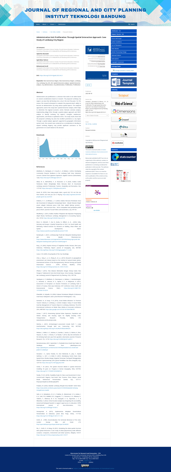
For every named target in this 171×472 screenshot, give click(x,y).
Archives (45, 32)
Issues (52, 24)
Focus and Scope (116, 38)
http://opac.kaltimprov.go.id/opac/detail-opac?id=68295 (52, 424)
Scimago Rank (116, 66)
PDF (89, 85)
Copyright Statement (118, 62)
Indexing (114, 89)
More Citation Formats (92, 115)
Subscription (115, 59)
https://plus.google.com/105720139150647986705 (60, 309)
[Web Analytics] (123, 164)
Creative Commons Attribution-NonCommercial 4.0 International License (96, 152)
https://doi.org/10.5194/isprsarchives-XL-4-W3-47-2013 (52, 267)
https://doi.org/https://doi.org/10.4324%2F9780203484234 (53, 328)
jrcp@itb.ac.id (87, 460)
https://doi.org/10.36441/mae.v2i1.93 (54, 218)
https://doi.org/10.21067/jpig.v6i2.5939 (53, 362)
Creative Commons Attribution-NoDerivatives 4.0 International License (93, 468)
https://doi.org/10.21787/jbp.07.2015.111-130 (50, 416)
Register (129, 1)
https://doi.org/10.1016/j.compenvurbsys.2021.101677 (52, 435)
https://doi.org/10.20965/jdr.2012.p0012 (61, 339)
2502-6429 (84, 462)
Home (38, 24)
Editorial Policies (116, 55)
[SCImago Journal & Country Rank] (123, 70)
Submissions (61, 24)
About (44, 24)
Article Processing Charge (119, 52)
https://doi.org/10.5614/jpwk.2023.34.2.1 (51, 75)
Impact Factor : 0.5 (118, 34)
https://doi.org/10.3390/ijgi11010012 (47, 407)
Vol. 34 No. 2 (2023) (55, 32)
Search (132, 24)
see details (97, 210)
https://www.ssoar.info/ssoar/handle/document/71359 (52, 231)
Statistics (115, 149)
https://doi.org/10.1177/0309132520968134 (49, 371)
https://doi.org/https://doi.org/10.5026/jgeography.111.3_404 (54, 250)
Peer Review (115, 48)
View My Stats (115, 167)
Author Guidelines (117, 42)
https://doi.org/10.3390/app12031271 (51, 178)
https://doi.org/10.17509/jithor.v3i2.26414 (54, 188)
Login (135, 1)
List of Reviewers (117, 45)
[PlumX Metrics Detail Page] (97, 192)
